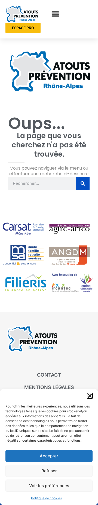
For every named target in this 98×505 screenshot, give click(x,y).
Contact (49, 375)
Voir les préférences (49, 485)
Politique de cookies (46, 498)
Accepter (49, 455)
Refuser (49, 470)
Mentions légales (49, 387)
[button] (90, 396)
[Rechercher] (83, 183)
